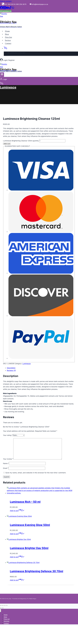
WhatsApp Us (5, 11)
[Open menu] (2, 74)
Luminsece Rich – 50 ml (25, 501)
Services (8, 40)
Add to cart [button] (14, 511)
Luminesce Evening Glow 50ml (30, 525)
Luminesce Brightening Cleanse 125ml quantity (21, 141)
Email (5, 468)
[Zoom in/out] (1, 605)
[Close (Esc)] (7, 605)
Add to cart (7, 143)
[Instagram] (4, 8)
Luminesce (8, 87)
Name (6, 463)
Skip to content (6, 1)
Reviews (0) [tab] (11, 370)
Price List (8, 37)
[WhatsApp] (13, 8)
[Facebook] (1, 8)
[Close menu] (0, 610)
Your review (8, 459)
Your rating (8, 435)
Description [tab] (11, 368)
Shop (7, 34)
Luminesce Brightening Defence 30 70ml (36, 571)
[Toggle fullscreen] (3, 605)
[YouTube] (7, 8)
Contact (8, 43)
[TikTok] (10, 8)
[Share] (5, 605)
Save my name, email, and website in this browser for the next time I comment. (35, 473)
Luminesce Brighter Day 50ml (29, 548)
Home (7, 31)
